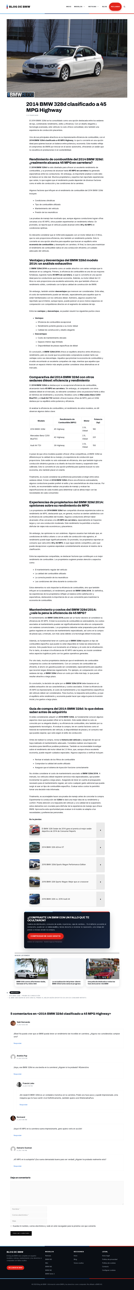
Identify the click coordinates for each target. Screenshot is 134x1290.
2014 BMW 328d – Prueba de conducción (24, 995)
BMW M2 (48, 1270)
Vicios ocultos (79, 1263)
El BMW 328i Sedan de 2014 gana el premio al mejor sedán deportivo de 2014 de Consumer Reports (47, 998)
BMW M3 (48, 1259)
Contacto (105, 1266)
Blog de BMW (19, 6)
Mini (46, 1263)
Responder (18, 1043)
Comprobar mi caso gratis (46, 936)
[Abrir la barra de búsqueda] (124, 7)
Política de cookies (109, 1263)
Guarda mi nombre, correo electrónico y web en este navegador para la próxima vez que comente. (54, 1226)
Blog (104, 6)
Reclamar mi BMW (15, 1267)
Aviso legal (106, 1256)
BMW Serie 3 (15, 992)
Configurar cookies (109, 1270)
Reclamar (115, 6)
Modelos (78, 6)
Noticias (92, 6)
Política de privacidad (109, 1259)
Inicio (68, 6)
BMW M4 (48, 1266)
